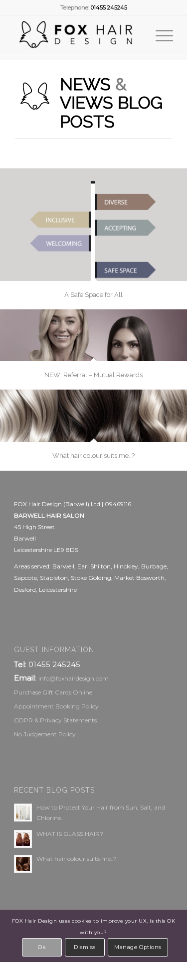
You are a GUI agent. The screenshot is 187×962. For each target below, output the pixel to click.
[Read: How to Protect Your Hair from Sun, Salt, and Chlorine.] (23, 813)
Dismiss (85, 947)
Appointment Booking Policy (56, 706)
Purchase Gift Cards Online (53, 692)
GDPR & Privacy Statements (55, 720)
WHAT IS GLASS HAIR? (69, 833)
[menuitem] (159, 35)
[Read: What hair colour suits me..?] (23, 864)
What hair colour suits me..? (76, 858)
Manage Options (138, 947)
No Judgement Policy (45, 734)
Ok (42, 947)
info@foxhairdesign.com (73, 678)
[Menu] (159, 35)
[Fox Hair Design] (77, 35)
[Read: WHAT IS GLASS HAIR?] (23, 839)
